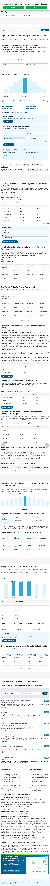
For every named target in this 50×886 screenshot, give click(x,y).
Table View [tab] (26, 74)
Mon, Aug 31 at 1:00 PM (9, 138)
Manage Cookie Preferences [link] (8, 883)
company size (36, 170)
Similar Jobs (42, 39)
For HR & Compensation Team (14, 112)
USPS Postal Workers (7, 757)
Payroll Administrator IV (5, 519)
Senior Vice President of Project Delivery (12, 746)
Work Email (5, 131)
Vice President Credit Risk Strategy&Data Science (15, 723)
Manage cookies (44, 4)
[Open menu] (47, 11)
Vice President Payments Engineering (11, 734)
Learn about (6, 870)
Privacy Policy (37, 4)
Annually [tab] (4, 74)
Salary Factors (6, 104)
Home (2, 15)
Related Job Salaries (31, 106)
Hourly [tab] (20, 74)
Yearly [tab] (16, 493)
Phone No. (27, 131)
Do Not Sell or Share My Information (35, 882)
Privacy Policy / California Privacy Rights (10, 882)
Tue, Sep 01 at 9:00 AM (31, 138)
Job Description (24, 39)
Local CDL (4, 712)
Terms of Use (23, 882)
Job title (4, 235)
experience (18, 170)
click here (35, 574)
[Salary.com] (4, 12)
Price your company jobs (25, 100)
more (28, 705)
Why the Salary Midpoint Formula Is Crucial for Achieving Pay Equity (15, 849)
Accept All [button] (13, 7)
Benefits (17, 39)
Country (4, 230)
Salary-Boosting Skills (31, 104)
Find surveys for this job (8, 100)
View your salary (41, 100)
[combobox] (11, 30)
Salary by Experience (7, 106)
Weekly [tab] (15, 74)
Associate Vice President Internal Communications (15, 700)
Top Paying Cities (6, 108)
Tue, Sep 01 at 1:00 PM (9, 141)
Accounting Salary (12, 15)
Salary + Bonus (9, 39)
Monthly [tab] (10, 74)
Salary (6, 15)
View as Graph (46, 223)
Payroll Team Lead (19, 520)
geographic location (26, 170)
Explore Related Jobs (31, 108)
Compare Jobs (33, 39)
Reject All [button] (36, 7)
